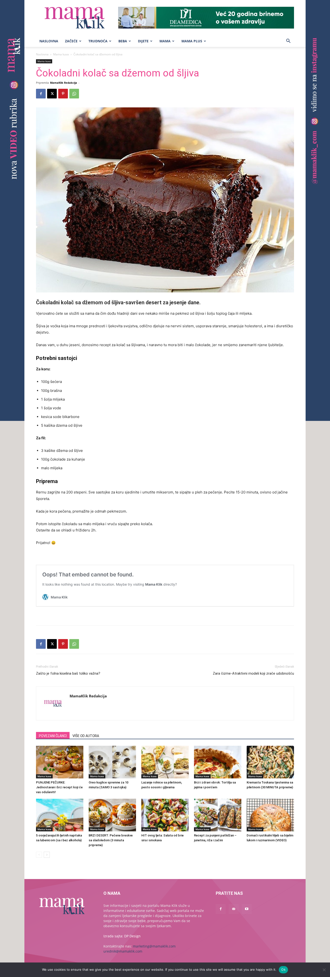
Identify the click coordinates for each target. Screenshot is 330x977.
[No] (324, 969)
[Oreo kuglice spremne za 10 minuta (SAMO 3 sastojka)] (112, 762)
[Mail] (233, 909)
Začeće (71, 41)
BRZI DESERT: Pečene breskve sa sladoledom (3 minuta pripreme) (111, 840)
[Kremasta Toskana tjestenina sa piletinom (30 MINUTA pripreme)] (270, 762)
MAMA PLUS (191, 41)
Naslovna (48, 41)
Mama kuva (61, 54)
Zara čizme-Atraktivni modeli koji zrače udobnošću (253, 673)
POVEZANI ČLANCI (53, 736)
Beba (122, 41)
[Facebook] (41, 93)
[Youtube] (246, 909)
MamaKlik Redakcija (63, 82)
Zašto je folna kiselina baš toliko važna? (68, 673)
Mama (165, 41)
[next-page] (47, 855)
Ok (283, 969)
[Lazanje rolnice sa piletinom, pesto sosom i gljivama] (165, 762)
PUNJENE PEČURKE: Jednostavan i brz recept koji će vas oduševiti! (59, 787)
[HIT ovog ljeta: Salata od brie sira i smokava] (165, 815)
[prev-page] (39, 855)
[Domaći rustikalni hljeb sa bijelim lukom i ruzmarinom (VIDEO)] (270, 815)
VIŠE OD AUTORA (85, 736)
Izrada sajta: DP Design (122, 936)
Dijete (143, 41)
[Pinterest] (63, 93)
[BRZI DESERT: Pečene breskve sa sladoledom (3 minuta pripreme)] (112, 815)
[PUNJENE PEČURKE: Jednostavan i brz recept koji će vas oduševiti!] (59, 762)
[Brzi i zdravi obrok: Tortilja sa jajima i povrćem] (217, 762)
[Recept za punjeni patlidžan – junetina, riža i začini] (217, 815)
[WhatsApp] (74, 93)
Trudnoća (98, 41)
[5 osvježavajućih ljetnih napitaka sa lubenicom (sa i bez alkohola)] (59, 815)
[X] (52, 93)
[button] (288, 41)
